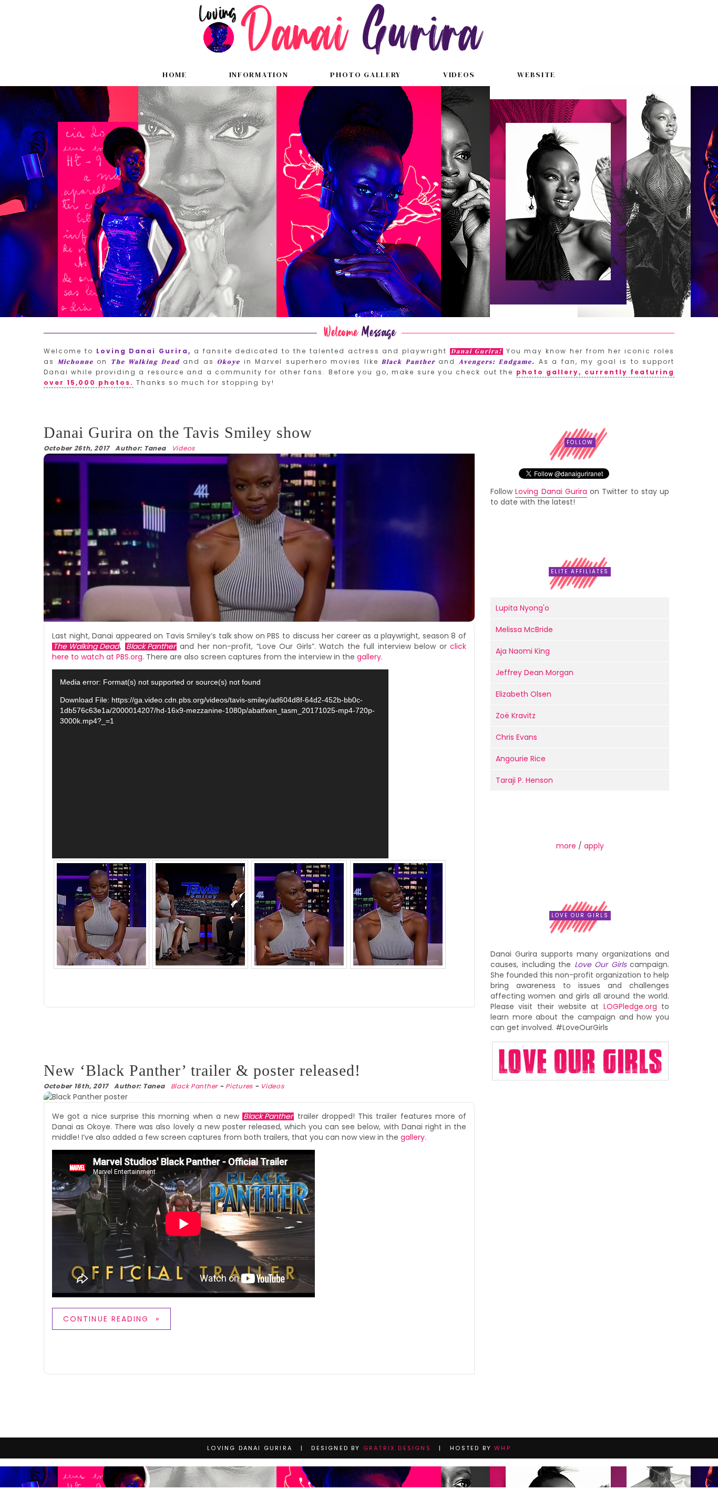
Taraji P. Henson (524, 780)
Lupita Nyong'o (522, 608)
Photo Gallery (365, 74)
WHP (502, 1448)
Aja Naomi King (523, 651)
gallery (369, 657)
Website (536, 74)
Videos (459, 74)
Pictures (239, 1086)
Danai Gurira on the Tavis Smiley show (178, 432)
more (566, 846)
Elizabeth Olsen (523, 694)
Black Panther (194, 1086)
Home (174, 74)
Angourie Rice (521, 758)
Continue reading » (111, 1319)
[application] (220, 763)
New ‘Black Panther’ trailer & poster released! (202, 1070)
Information (258, 74)
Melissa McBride (524, 629)
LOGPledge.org (630, 1006)
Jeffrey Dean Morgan (534, 672)
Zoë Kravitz (516, 715)
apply (594, 846)
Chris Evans (516, 737)
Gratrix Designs (397, 1448)
